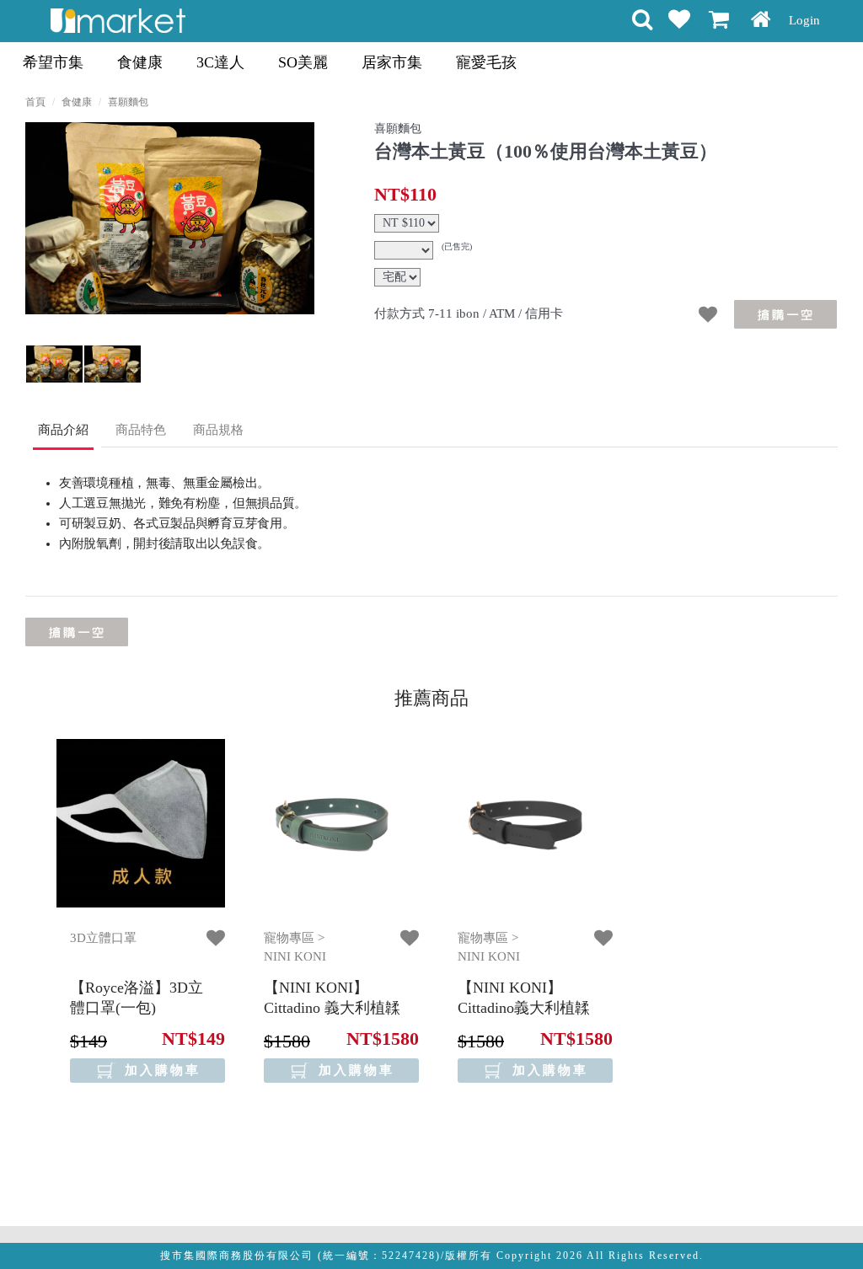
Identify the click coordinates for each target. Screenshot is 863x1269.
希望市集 (53, 62)
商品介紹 (63, 429)
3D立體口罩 (103, 938)
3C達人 (220, 62)
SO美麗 (303, 62)
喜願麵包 (128, 102)
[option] (169, 218)
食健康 (140, 62)
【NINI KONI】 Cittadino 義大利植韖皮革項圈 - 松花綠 (332, 1007)
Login (804, 20)
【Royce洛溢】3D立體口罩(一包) (136, 997)
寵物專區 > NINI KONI (295, 947)
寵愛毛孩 (486, 62)
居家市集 (392, 62)
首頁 (35, 102)
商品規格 (218, 429)
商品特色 (140, 429)
